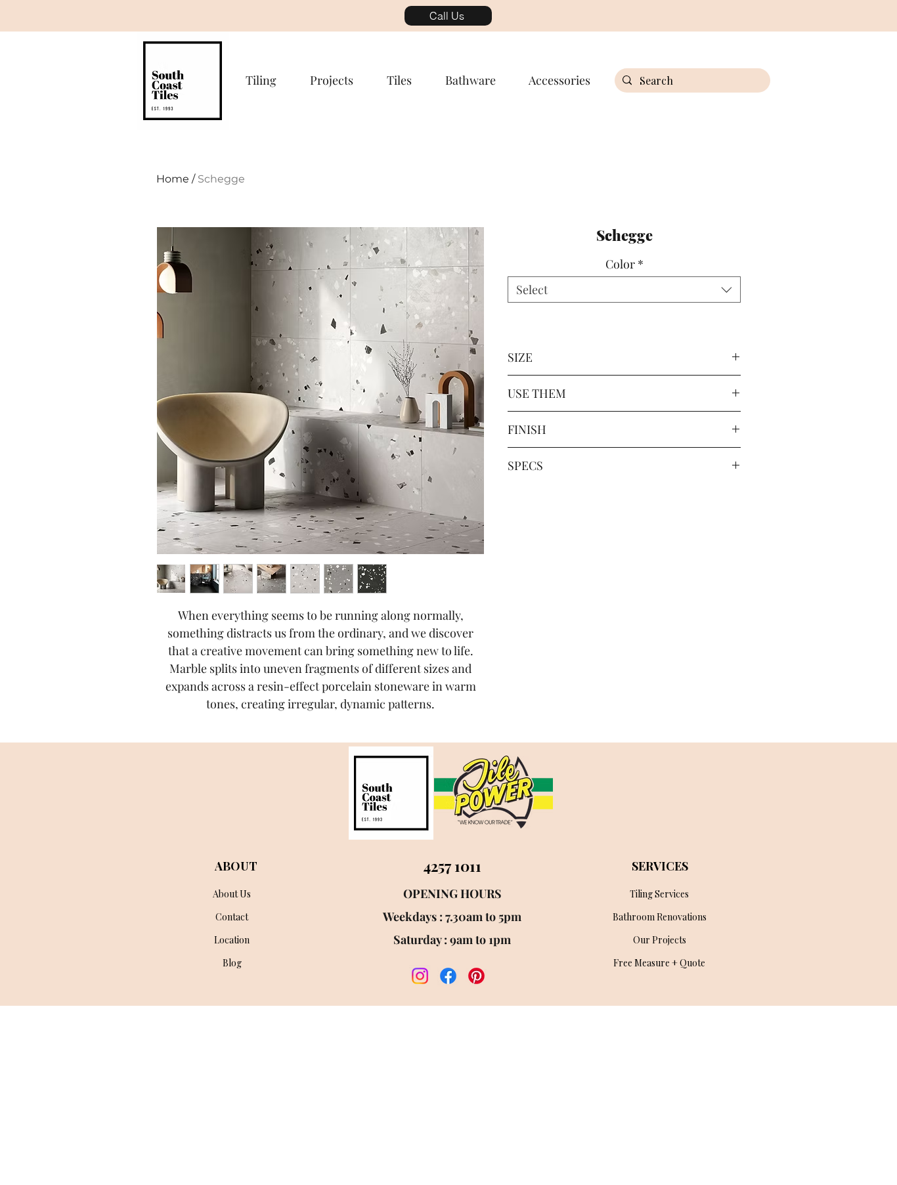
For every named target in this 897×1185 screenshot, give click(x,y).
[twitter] (476, 976)
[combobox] (624, 289)
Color (624, 264)
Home (172, 179)
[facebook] (448, 976)
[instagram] (420, 976)
